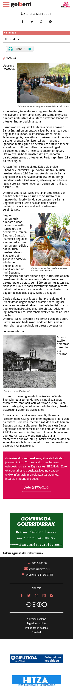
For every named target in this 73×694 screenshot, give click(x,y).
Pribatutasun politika (36, 628)
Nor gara (36, 588)
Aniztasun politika (36, 619)
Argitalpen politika (36, 623)
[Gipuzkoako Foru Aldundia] (36, 658)
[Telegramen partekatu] (50, 21)
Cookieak (36, 632)
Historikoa (10, 33)
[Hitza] (36, 680)
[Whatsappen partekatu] (41, 21)
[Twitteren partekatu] (32, 21)
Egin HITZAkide (36, 487)
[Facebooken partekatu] (22, 21)
